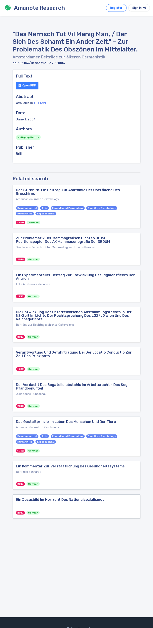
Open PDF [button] (29, 85)
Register (116, 8)
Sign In (137, 8)
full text (40, 103)
